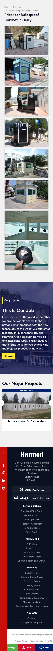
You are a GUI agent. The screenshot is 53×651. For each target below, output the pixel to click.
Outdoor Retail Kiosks (32, 577)
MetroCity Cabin (31, 552)
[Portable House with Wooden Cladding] (26, 407)
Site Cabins (32, 593)
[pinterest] (4, 488)
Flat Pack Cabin (32, 515)
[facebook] (4, 465)
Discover (9, 356)
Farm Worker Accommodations (32, 606)
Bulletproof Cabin (32, 556)
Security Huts (32, 573)
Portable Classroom (32, 523)
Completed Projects (31, 622)
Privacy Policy (21, 641)
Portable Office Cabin (32, 511)
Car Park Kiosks (32, 581)
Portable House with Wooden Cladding (26, 421)
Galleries (31, 618)
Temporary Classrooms (32, 598)
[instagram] (4, 473)
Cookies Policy (37, 641)
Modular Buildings (32, 602)
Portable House (32, 528)
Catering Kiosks (32, 585)
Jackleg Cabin (31, 519)
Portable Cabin (26, 391)
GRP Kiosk (32, 544)
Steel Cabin (32, 532)
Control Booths (31, 589)
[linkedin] (4, 480)
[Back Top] (3, 452)
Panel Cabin (32, 548)
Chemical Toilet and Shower (32, 560)
